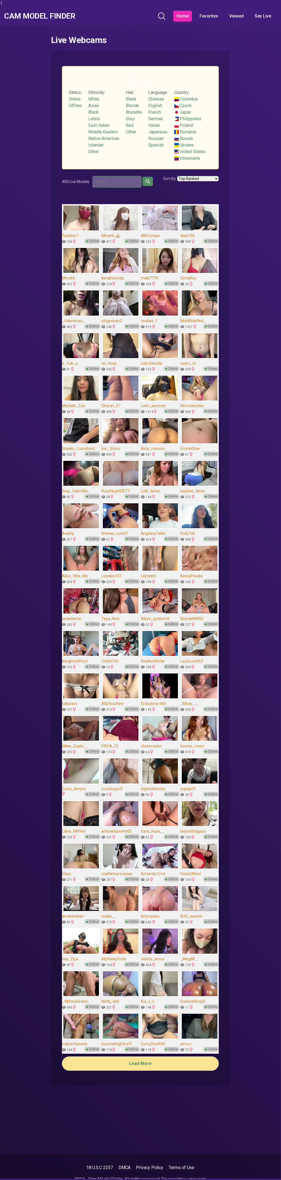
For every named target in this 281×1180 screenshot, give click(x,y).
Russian (155, 138)
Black (93, 112)
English (155, 105)
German (155, 118)
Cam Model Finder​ (39, 16)
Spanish (155, 145)
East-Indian (99, 125)
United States (192, 151)
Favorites (209, 16)
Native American (103, 138)
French (154, 112)
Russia (186, 138)
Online (75, 99)
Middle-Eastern (103, 132)
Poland (186, 125)
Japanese (157, 132)
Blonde (132, 105)
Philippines (190, 118)
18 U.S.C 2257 (99, 1167)
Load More (140, 1063)
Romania (187, 132)
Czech (185, 105)
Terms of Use (181, 1167)
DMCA (124, 1167)
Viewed (236, 16)
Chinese (156, 99)
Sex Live (263, 16)
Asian (93, 105)
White (93, 99)
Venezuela (189, 158)
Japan (185, 112)
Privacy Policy (149, 1167)
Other (93, 151)
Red (130, 125)
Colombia (188, 99)
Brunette (134, 112)
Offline (75, 105)
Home (183, 16)
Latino (94, 118)
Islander (96, 145)
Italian (154, 125)
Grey (130, 118)
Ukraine (186, 145)
